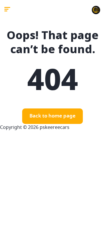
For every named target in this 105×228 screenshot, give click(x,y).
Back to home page (52, 116)
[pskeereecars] (96, 10)
